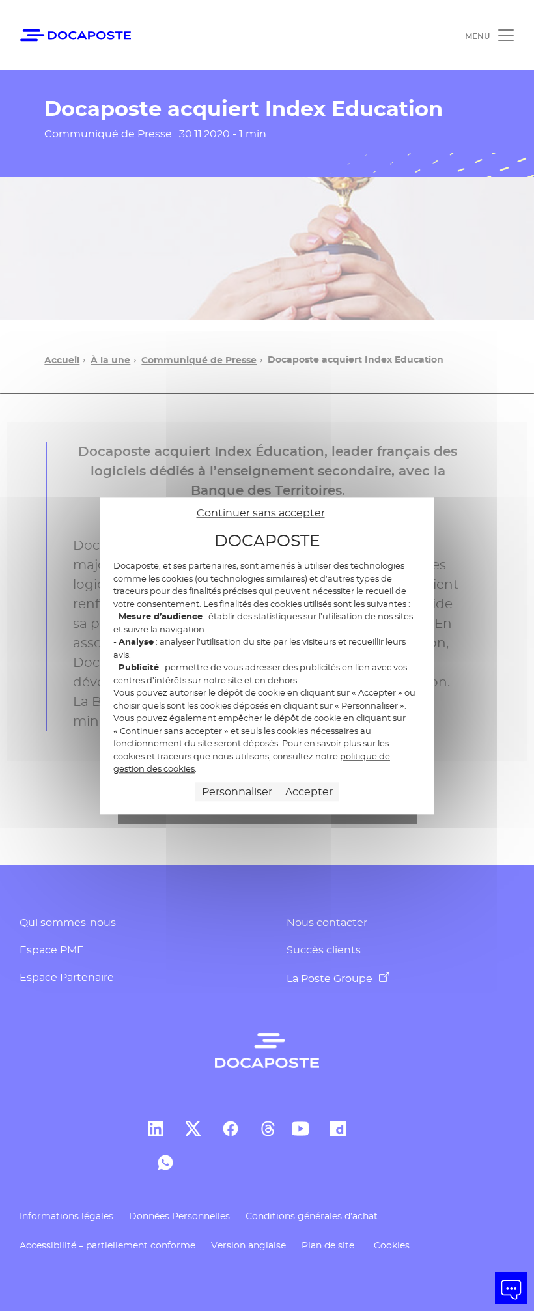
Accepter (309, 791)
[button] (511, 1288)
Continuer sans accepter (261, 513)
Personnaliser (237, 791)
